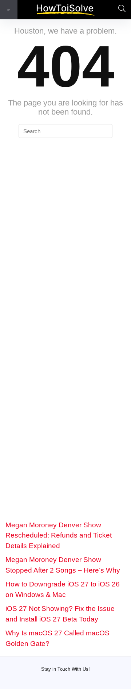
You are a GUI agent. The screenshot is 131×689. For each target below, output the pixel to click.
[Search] (119, 9)
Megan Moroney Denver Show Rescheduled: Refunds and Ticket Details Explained (58, 535)
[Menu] (8, 9)
